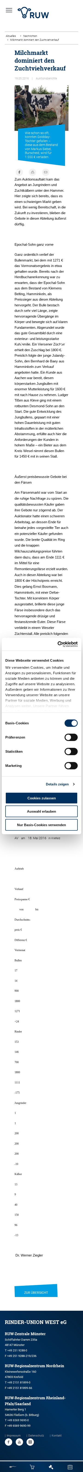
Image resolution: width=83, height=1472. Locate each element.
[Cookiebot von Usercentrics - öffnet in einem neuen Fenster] (58, 644)
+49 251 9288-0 (17, 1350)
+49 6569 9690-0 (18, 1420)
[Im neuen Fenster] (8, 1442)
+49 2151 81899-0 (18, 1382)
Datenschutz (36, 1435)
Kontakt (57, 1435)
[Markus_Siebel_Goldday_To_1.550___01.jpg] (41, 114)
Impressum (14, 1435)
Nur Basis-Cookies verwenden (41, 825)
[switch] (71, 737)
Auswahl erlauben (41, 811)
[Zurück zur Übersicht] (36, 1287)
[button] (21, 343)
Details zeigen (57, 784)
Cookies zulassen (41, 798)
